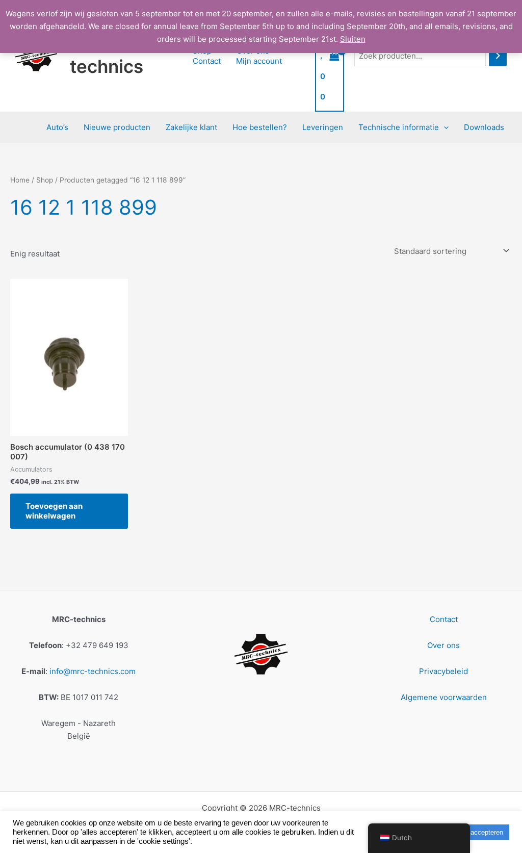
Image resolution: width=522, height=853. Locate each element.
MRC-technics (106, 55)
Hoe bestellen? (259, 127)
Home (20, 180)
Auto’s (57, 127)
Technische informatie (398, 127)
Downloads (484, 127)
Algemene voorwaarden (444, 697)
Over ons (443, 645)
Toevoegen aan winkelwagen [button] (54, 511)
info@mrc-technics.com (92, 671)
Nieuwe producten (117, 127)
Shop (44, 180)
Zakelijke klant (191, 127)
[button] (444, 127)
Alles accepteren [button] (478, 832)
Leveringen (322, 127)
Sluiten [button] (353, 39)
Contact (207, 61)
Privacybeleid (443, 671)
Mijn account (259, 61)
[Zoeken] (498, 55)
